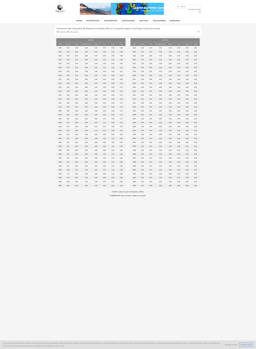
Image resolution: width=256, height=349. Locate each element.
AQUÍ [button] (62, 346)
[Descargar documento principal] (198, 31)
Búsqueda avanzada (194, 9)
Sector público (73, 32)
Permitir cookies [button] (246, 345)
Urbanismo (62, 32)
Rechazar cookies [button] (231, 345)
